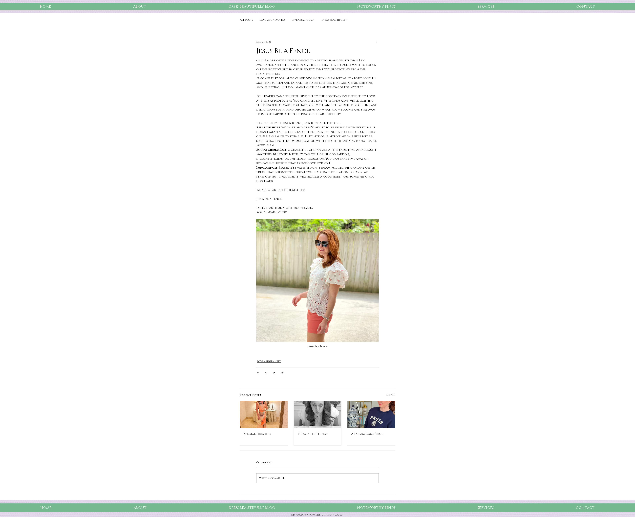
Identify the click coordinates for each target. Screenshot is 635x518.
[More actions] (377, 42)
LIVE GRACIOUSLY (303, 20)
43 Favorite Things (312, 434)
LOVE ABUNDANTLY (272, 20)
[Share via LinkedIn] (274, 372)
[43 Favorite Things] (317, 414)
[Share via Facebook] (257, 372)
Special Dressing (257, 434)
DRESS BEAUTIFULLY (334, 20)
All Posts (246, 20)
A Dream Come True (367, 434)
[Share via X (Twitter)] (266, 372)
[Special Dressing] (264, 414)
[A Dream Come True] (371, 414)
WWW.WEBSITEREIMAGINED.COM (325, 514)
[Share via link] (282, 372)
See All (390, 395)
